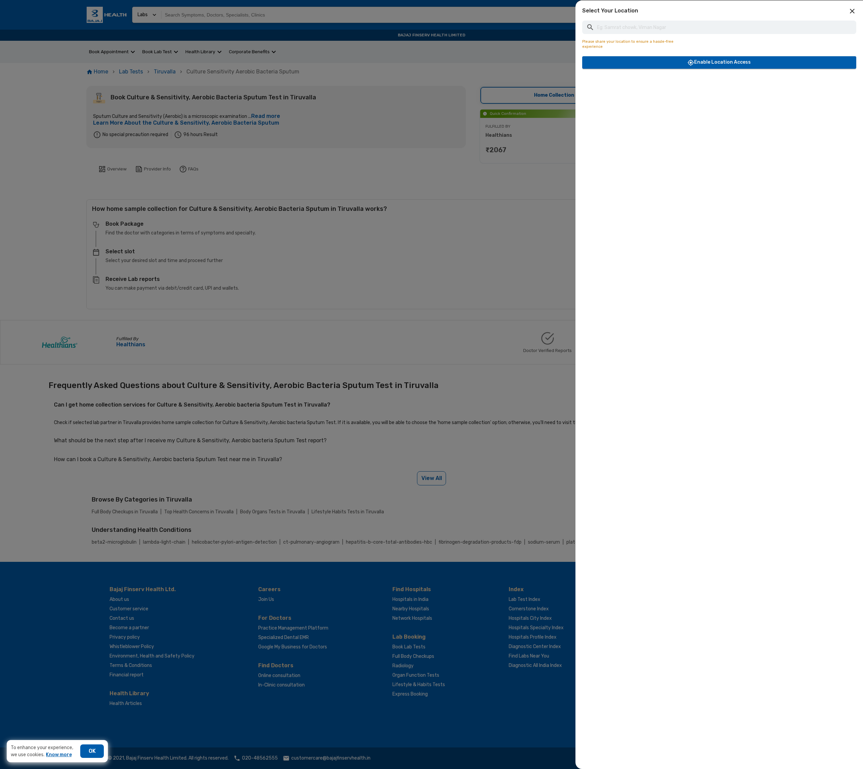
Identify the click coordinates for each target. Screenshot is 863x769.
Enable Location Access (722, 62)
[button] (852, 11)
